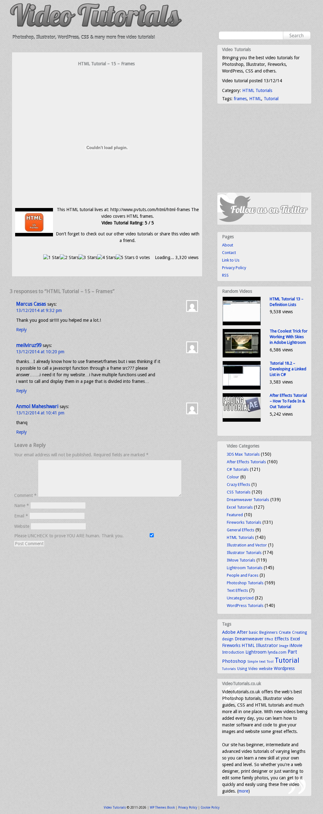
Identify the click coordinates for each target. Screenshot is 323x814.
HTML (255, 98)
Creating (299, 632)
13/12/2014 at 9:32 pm (39, 310)
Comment (25, 495)
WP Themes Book (162, 807)
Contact (229, 252)
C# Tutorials (238, 469)
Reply (21, 329)
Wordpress (284, 668)
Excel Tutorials (240, 507)
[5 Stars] (125, 257)
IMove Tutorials (241, 560)
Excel (295, 638)
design (227, 639)
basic (253, 632)
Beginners (268, 632)
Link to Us (230, 260)
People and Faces (242, 575)
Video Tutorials (115, 807)
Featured (235, 514)
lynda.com (277, 652)
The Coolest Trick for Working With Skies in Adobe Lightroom (289, 337)
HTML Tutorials (257, 90)
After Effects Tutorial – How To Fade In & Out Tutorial (288, 401)
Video (253, 669)
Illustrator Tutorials (244, 552)
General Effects (240, 530)
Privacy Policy (234, 267)
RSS (225, 275)
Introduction (233, 652)
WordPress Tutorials (245, 605)
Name (21, 505)
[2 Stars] (69, 257)
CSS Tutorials (238, 492)
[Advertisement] (107, 79)
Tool (270, 662)
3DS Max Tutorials (243, 454)
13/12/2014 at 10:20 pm (40, 351)
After (242, 632)
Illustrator (267, 645)
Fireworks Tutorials (244, 522)
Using (242, 668)
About (227, 245)
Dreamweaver (249, 639)
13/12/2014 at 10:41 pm (40, 412)
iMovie (296, 645)
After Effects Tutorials (246, 461)
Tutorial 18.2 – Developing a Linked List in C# (288, 369)
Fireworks (231, 645)
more (243, 791)
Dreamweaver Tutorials (248, 499)
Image (283, 646)
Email (21, 515)
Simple (252, 662)
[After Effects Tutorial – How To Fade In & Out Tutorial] (241, 420)
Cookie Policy (210, 807)
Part (292, 652)
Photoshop (234, 661)
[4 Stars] (106, 257)
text (262, 661)
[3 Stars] (88, 257)
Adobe (229, 632)
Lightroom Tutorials (244, 567)
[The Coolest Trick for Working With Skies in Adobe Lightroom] (241, 356)
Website (21, 526)
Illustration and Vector (247, 545)
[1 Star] (51, 257)
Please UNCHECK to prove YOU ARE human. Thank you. (69, 535)
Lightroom (256, 652)
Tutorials (229, 669)
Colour (233, 477)
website (266, 669)
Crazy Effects (238, 484)
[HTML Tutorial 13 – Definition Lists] (241, 324)
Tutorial (271, 98)
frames (240, 98)
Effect (269, 639)
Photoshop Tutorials (245, 582)
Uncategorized (240, 598)
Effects (281, 639)
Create (285, 632)
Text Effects (237, 590)
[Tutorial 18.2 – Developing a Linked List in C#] (241, 388)
